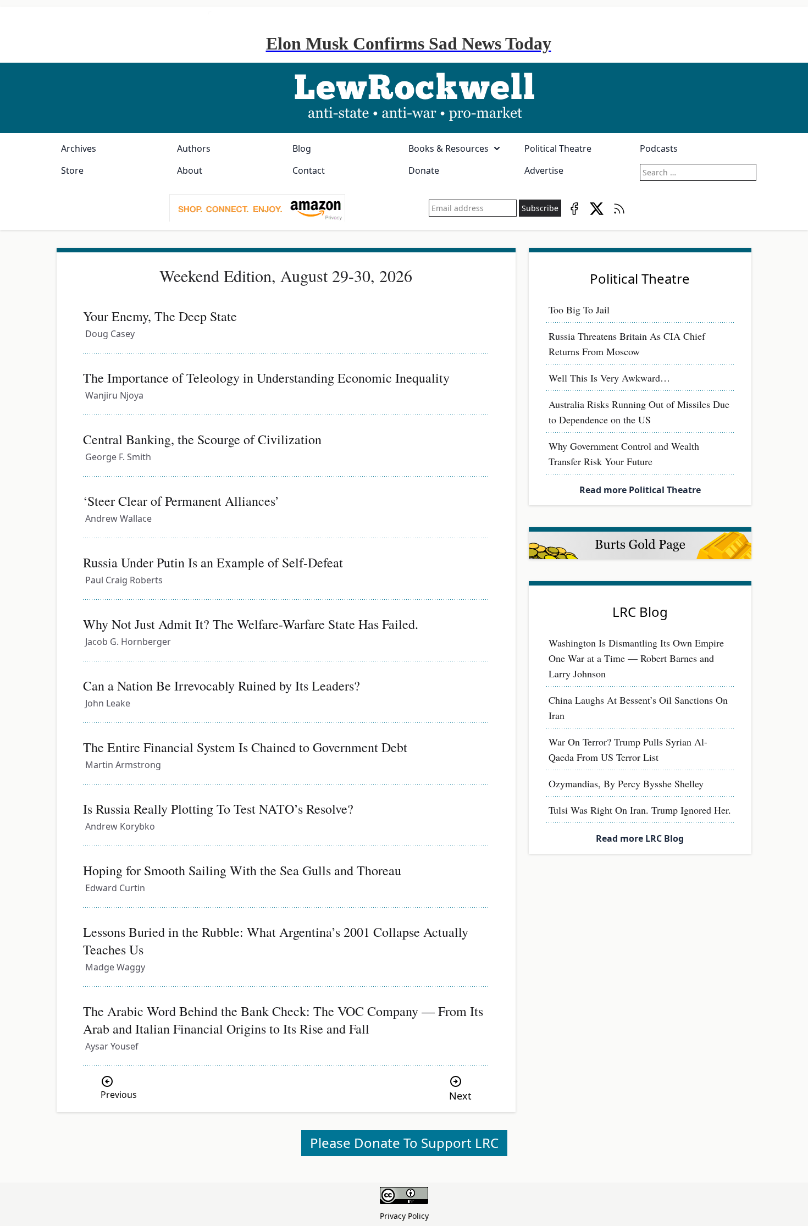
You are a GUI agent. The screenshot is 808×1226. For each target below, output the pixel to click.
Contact (308, 170)
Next (460, 1095)
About (189, 170)
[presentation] (257, 208)
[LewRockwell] (404, 98)
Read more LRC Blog (640, 838)
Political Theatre (557, 148)
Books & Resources (448, 148)
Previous (119, 1095)
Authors (194, 148)
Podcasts (659, 148)
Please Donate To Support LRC (404, 1143)
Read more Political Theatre (640, 490)
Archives (78, 148)
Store (72, 170)
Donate (423, 170)
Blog (301, 148)
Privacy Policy (404, 1216)
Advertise (543, 170)
